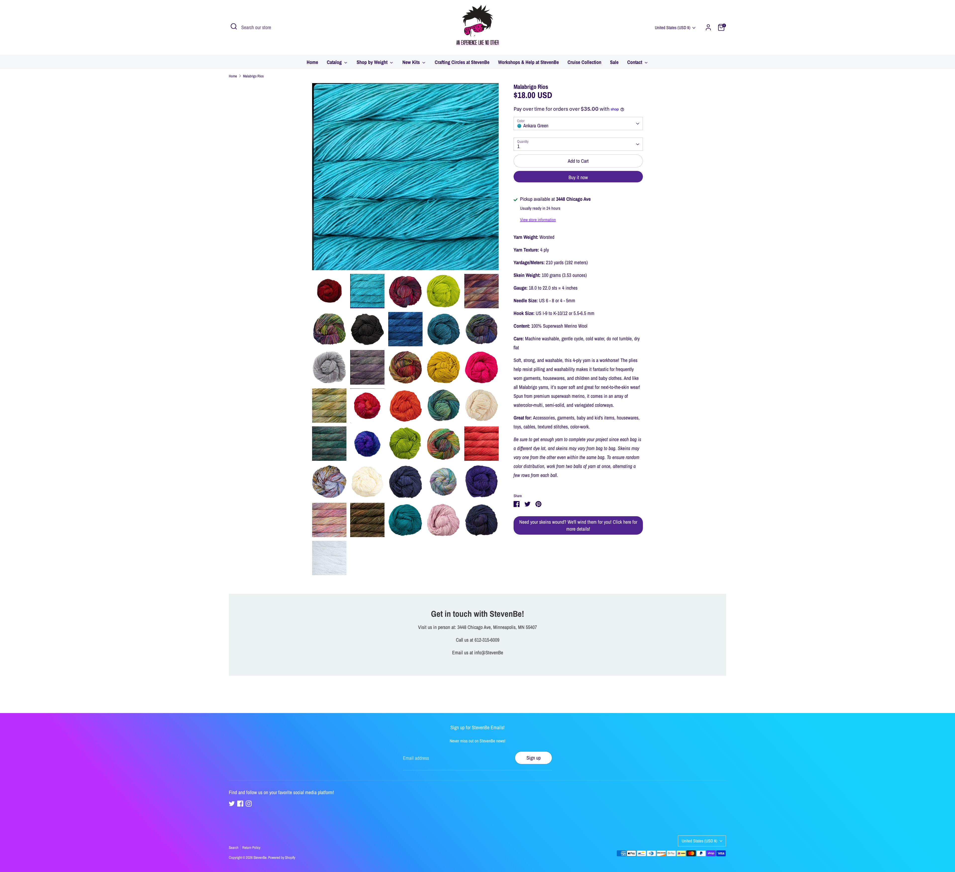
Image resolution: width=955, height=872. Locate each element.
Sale (614, 62)
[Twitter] (232, 804)
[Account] (708, 27)
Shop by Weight (373, 62)
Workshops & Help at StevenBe (528, 62)
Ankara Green (535, 125)
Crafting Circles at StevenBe (462, 62)
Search (234, 847)
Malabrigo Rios (253, 76)
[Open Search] (234, 26)
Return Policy (251, 847)
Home (312, 62)
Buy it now (578, 177)
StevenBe (260, 857)
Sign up (533, 757)
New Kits (411, 62)
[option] (405, 178)
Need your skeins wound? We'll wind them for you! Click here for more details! (578, 525)
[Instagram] (249, 804)
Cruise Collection (584, 62)
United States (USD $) (672, 27)
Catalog (335, 62)
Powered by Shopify (281, 857)
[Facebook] (240, 804)
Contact (635, 62)
